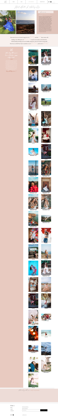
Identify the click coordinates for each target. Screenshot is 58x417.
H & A (12, 406)
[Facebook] (49, 1)
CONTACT (12, 410)
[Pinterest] (50, 1)
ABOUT (11, 409)
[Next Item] (33, 22)
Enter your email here (25, 408)
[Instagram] (48, 1)
